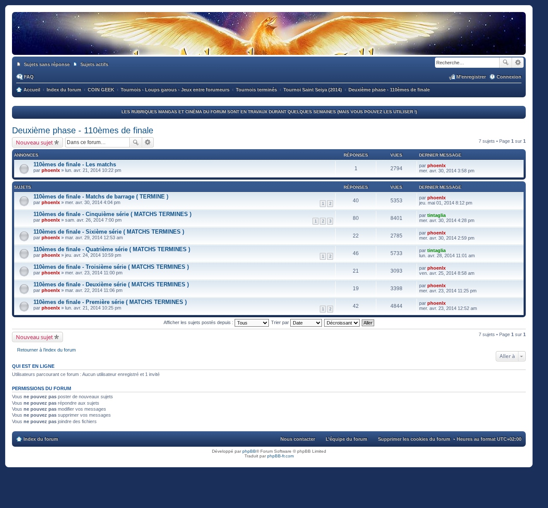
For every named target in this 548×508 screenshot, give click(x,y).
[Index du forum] (269, 46)
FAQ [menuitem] (29, 76)
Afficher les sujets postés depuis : (199, 322)
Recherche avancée (518, 62)
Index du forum (41, 439)
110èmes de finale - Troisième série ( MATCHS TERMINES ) (111, 267)
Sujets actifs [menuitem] (94, 64)
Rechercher (505, 62)
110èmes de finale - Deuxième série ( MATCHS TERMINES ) (111, 284)
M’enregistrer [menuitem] (471, 76)
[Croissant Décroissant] (342, 322)
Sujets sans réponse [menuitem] (47, 64)
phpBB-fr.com (280, 456)
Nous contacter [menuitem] (297, 439)
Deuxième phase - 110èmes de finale (82, 130)
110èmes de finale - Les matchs (74, 164)
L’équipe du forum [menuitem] (346, 439)
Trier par (280, 322)
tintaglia (436, 215)
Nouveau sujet (34, 142)
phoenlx (51, 170)
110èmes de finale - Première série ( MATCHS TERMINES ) (110, 302)
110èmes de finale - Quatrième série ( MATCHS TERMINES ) (111, 249)
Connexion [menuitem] (509, 76)
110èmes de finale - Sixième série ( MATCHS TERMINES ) (108, 231)
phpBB (249, 451)
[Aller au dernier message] (449, 165)
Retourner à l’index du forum (46, 349)
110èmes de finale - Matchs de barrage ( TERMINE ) (100, 196)
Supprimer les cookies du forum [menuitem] (414, 439)
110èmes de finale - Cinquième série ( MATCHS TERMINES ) (112, 214)
